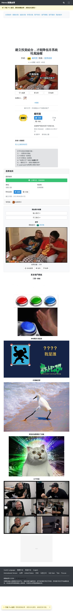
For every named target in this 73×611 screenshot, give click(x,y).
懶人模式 (36, 213)
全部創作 (8, 15)
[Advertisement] (36, 32)
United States (29, 573)
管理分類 (30, 15)
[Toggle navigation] (68, 3)
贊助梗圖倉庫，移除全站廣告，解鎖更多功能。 (25, 607)
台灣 (20, 573)
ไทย (58, 573)
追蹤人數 (9, 187)
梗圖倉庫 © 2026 (9, 578)
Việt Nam (51, 573)
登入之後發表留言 (21, 144)
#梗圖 (36, 103)
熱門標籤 (44, 15)
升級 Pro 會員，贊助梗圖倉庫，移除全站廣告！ (20, 8)
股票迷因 (48, 58)
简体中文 (28, 570)
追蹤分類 (23, 15)
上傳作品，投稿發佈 (37, 180)
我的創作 (59, 15)
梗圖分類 (16, 15)
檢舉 (52, 93)
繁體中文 (20, 570)
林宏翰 (42, 225)
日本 (37, 573)
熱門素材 (52, 15)
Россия (63, 573)
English (35, 570)
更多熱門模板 (36, 274)
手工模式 (36, 218)
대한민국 (43, 573)
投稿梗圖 (40, 187)
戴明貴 (35, 58)
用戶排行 (37, 15)
